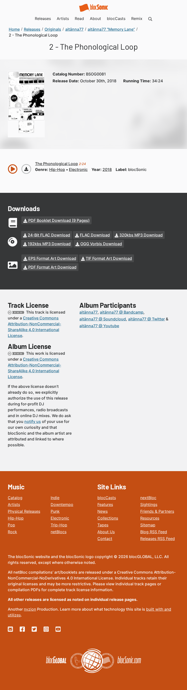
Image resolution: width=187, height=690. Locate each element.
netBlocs (58, 531)
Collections (107, 518)
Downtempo (62, 504)
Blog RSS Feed (153, 531)
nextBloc (148, 497)
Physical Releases (24, 511)
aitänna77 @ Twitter (146, 319)
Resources (149, 518)
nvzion (30, 609)
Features (105, 504)
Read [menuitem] (79, 18)
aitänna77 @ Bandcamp (121, 312)
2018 (107, 169)
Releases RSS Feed (157, 538)
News (102, 511)
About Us (106, 531)
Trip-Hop (59, 524)
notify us (32, 421)
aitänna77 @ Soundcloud (102, 319)
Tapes (102, 524)
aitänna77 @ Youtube (99, 325)
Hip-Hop (16, 518)
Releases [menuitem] (43, 18)
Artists (14, 504)
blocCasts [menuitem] (116, 18)
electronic (78, 169)
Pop (11, 524)
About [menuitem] (95, 18)
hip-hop (57, 169)
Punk (55, 511)
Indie (55, 497)
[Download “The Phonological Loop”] (26, 169)
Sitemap (147, 524)
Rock (12, 531)
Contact (104, 538)
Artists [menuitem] (63, 18)
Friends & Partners (157, 511)
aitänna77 (88, 312)
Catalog (15, 497)
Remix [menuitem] (136, 18)
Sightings (148, 504)
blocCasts (106, 497)
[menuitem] (150, 18)
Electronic (60, 518)
